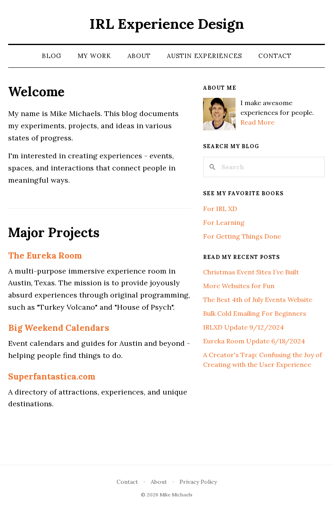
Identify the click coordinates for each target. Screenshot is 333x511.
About (139, 56)
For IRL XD (220, 209)
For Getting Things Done (242, 236)
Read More (257, 122)
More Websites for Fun (239, 286)
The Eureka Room (45, 255)
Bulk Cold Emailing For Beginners (254, 313)
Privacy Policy (198, 481)
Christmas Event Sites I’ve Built (251, 272)
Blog (51, 56)
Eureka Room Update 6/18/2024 (254, 341)
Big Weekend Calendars (58, 327)
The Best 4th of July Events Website (257, 299)
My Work (94, 56)
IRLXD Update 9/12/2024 (243, 327)
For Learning (223, 222)
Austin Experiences (204, 56)
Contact (275, 56)
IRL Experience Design (166, 24)
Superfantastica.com (51, 376)
